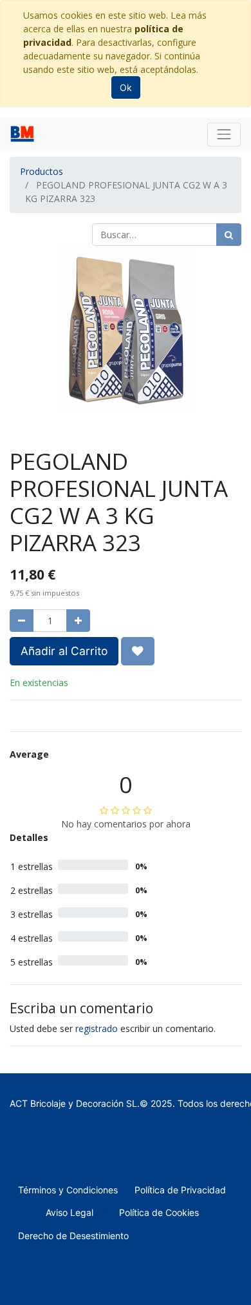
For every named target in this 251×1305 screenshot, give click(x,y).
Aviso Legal (69, 1212)
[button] (137, 651)
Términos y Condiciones (68, 1189)
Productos (41, 171)
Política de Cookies (159, 1212)
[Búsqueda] (228, 234)
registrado (96, 1028)
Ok (126, 87)
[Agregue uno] (78, 620)
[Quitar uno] (21, 620)
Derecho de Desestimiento (73, 1235)
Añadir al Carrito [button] (64, 651)
